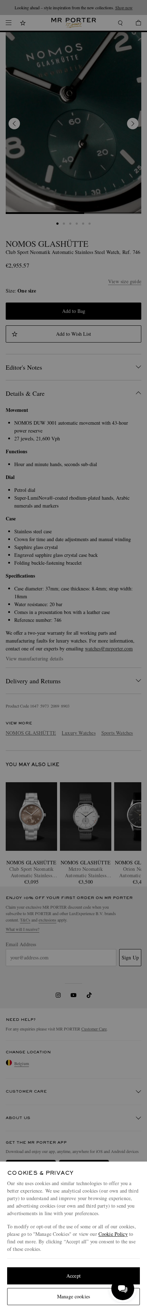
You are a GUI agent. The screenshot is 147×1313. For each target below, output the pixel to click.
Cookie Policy (113, 1233)
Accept (73, 1275)
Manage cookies (73, 1296)
